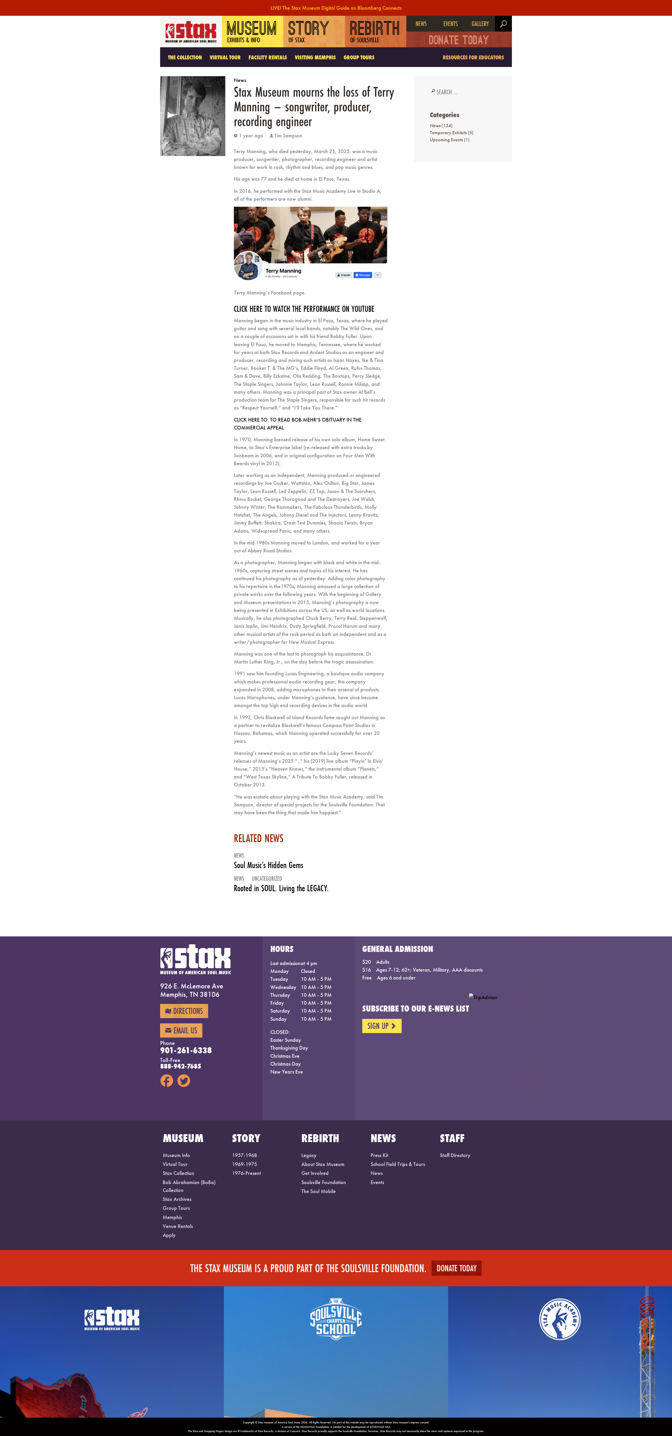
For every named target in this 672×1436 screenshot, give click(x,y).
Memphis (172, 1217)
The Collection (185, 57)
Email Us (181, 1030)
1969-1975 (244, 1164)
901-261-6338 (186, 1050)
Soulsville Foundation (323, 1182)
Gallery (480, 23)
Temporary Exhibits (448, 132)
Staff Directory (455, 1155)
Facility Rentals (268, 57)
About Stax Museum (322, 1164)
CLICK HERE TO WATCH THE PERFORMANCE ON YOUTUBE (304, 308)
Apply (169, 1235)
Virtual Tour (225, 57)
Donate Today (459, 41)
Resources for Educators (473, 57)
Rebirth (375, 32)
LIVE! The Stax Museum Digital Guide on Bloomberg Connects (336, 7)
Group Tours (359, 57)
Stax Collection (178, 1173)
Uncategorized (267, 878)
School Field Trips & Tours (398, 1164)
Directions (184, 1011)
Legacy (309, 1155)
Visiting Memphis (315, 57)
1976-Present (246, 1173)
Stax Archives (177, 1199)
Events (450, 23)
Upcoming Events (446, 140)
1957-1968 (244, 1155)
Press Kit (379, 1155)
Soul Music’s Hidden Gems (268, 865)
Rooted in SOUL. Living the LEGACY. (281, 888)
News (421, 23)
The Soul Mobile (318, 1191)
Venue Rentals (178, 1226)
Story (309, 32)
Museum (252, 32)
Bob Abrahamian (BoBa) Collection (189, 1186)
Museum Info (176, 1155)
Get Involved (315, 1173)
